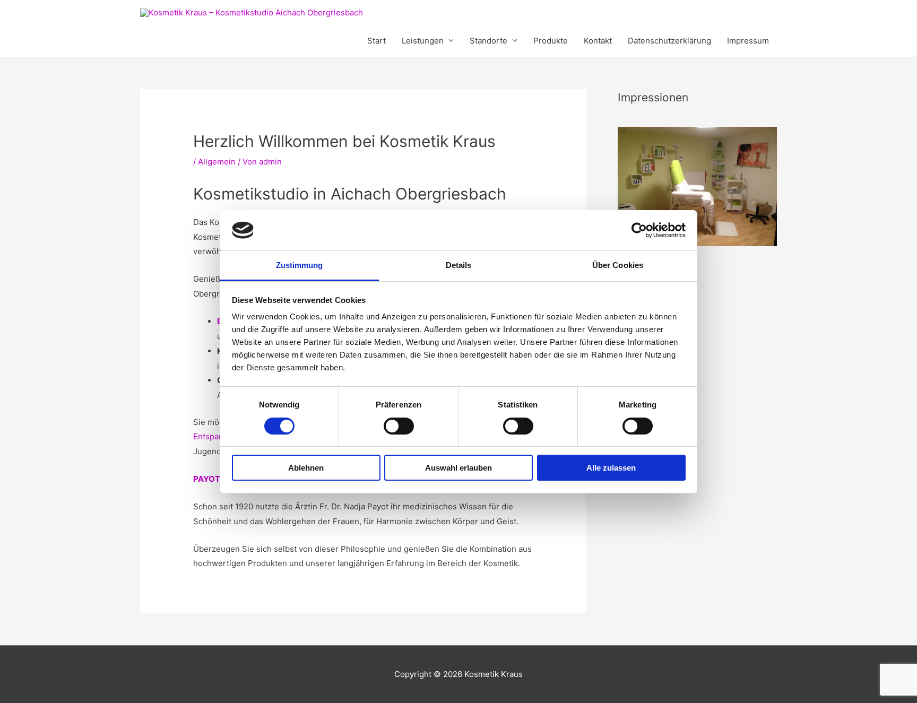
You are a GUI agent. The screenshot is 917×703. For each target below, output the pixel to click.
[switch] (399, 426)
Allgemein (217, 162)
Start (376, 41)
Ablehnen (306, 467)
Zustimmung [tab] (299, 265)
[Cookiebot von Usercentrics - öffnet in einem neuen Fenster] (639, 230)
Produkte (550, 41)
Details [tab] (459, 265)
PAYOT (207, 479)
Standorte (488, 41)
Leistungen (423, 41)
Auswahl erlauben (458, 467)
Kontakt (598, 41)
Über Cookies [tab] (617, 265)
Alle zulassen (611, 467)
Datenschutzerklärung (669, 41)
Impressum (748, 41)
